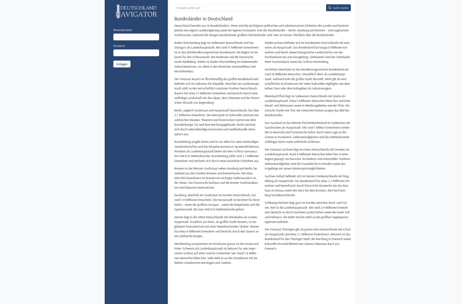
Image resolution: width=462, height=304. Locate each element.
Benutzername (122, 30)
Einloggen (121, 64)
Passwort (119, 46)
